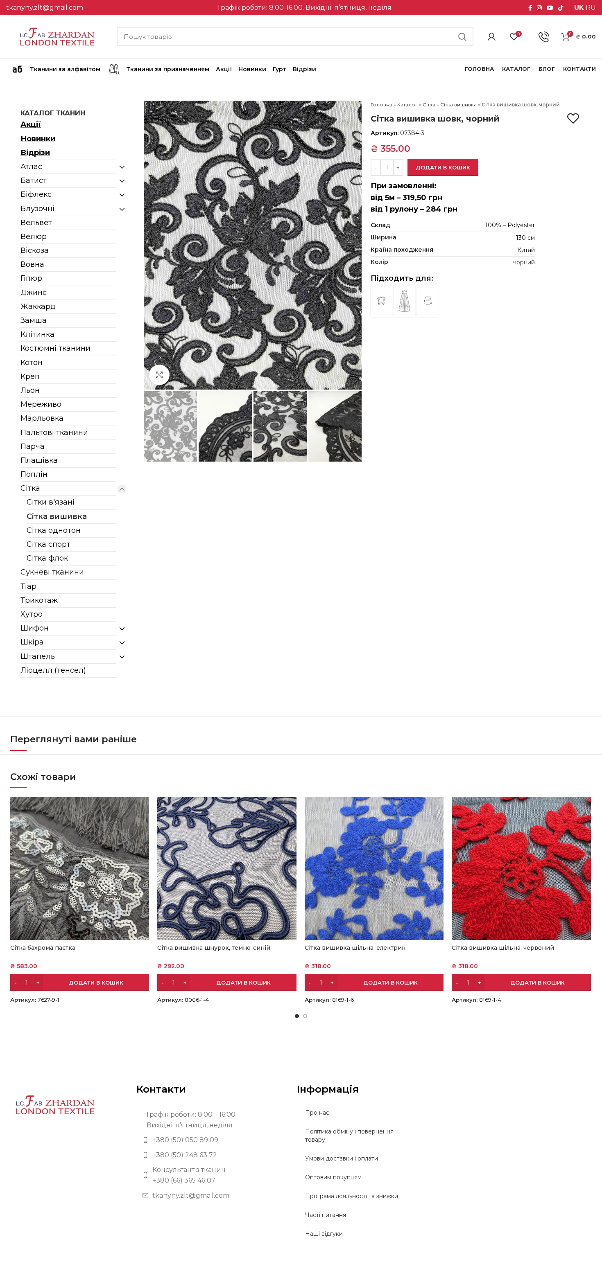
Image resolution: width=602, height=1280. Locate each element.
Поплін (34, 474)
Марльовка (41, 418)
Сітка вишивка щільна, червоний (503, 947)
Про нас (317, 1112)
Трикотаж (39, 600)
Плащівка (39, 460)
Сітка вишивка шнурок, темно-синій (213, 947)
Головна (381, 104)
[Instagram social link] (539, 7)
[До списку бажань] (573, 118)
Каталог (407, 104)
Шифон (34, 628)
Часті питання (325, 1215)
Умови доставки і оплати (341, 1158)
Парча (32, 446)
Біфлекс (36, 194)
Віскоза (34, 250)
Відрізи (35, 152)
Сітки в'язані (51, 502)
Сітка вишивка (57, 516)
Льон (30, 390)
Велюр (33, 236)
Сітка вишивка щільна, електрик (355, 947)
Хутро (31, 614)
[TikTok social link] (561, 7)
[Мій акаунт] (492, 37)
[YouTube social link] (550, 7)
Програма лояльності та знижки (351, 1196)
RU (591, 7)
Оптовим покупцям (333, 1177)
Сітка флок (47, 558)
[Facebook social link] (530, 7)
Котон (31, 362)
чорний (524, 262)
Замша (33, 320)
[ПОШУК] (462, 36)
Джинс (33, 292)
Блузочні (37, 208)
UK (579, 7)
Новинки (37, 138)
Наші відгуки (324, 1233)
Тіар (28, 586)
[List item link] (210, 1140)
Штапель (37, 656)
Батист (33, 180)
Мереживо (40, 404)
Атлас (31, 166)
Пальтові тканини (54, 432)
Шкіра (32, 642)
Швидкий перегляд (143, 810)
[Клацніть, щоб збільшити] (159, 375)
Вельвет (36, 222)
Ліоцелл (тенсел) (53, 670)
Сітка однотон (54, 530)
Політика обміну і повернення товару (349, 1135)
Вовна (32, 264)
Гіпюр (31, 278)
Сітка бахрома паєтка (42, 947)
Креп (30, 376)
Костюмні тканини (55, 348)
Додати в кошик (443, 167)
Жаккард (38, 306)
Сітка (30, 488)
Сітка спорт (48, 544)
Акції (30, 124)
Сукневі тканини (52, 572)
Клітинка (37, 334)
